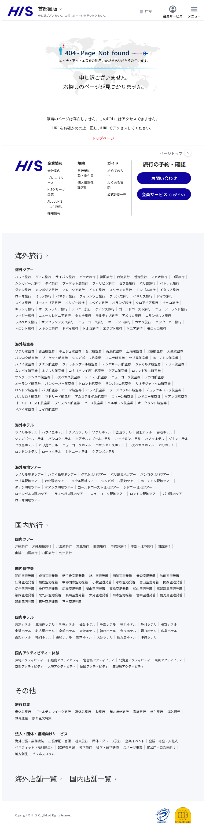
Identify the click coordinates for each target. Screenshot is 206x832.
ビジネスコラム (43, 754)
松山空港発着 (142, 588)
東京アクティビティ (168, 660)
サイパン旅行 (65, 277)
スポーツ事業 (132, 747)
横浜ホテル (128, 624)
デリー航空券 (174, 364)
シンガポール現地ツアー (118, 481)
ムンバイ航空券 (26, 370)
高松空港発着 (119, 588)
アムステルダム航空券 (91, 396)
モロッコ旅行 (156, 328)
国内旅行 (29, 525)
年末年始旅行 (119, 711)
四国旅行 (48, 553)
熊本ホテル (84, 637)
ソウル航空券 (24, 351)
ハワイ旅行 (23, 277)
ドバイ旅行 (70, 328)
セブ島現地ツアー (28, 481)
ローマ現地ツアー (28, 500)
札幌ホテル (67, 624)
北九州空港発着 (50, 595)
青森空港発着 (146, 575)
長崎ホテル (64, 637)
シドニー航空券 (149, 396)
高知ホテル (23, 637)
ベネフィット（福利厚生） (34, 747)
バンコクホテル (59, 438)
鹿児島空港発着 (171, 595)
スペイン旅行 (98, 302)
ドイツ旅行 (165, 296)
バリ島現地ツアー (123, 474)
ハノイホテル (154, 438)
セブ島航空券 (138, 358)
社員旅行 (81, 741)
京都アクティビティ (29, 666)
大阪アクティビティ (61, 666)
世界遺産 (21, 718)
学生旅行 (156, 711)
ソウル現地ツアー (84, 481)
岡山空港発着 (95, 588)
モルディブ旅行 (106, 315)
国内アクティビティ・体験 (37, 652)
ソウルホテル (101, 432)
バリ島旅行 (147, 283)
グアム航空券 (117, 370)
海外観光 (173, 711)
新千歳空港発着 (73, 575)
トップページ (103, 138)
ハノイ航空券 (24, 364)
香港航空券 (114, 351)
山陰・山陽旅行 (26, 553)
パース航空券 (93, 403)
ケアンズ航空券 (176, 396)
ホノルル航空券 (53, 370)
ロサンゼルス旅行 (158, 315)
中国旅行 (178, 277)
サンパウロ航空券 (118, 383)
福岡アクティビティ (94, 666)
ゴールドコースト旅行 (135, 309)
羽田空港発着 (24, 575)
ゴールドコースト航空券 (32, 403)
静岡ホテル (149, 624)
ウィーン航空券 (122, 396)
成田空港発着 (48, 575)
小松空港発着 (125, 582)
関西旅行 (164, 546)
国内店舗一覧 (91, 778)
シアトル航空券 (95, 377)
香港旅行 (140, 277)
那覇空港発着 (24, 601)
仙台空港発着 (24, 582)
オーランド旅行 (119, 322)
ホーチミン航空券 (165, 358)
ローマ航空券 (72, 390)
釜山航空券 (47, 351)
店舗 (148, 11)
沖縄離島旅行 (42, 546)
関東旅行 (99, 546)
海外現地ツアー (28, 467)
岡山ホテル (149, 631)
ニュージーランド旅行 (171, 309)
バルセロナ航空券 (28, 396)
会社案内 (53, 170)
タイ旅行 (51, 283)
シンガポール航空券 (86, 358)
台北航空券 (94, 351)
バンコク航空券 (26, 358)
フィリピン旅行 (103, 283)
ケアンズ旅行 (105, 309)
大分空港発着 (98, 595)
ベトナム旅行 (169, 283)
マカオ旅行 (159, 277)
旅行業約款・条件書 (86, 173)
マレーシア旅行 (73, 290)
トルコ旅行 (91, 328)
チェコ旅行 (171, 302)
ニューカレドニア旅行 (55, 315)
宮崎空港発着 (146, 595)
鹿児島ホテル (126, 637)
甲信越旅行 (119, 546)
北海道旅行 (64, 546)
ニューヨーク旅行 (91, 322)
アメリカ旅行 (131, 315)
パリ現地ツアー (174, 494)
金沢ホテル (23, 631)
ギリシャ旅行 (24, 309)
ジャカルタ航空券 (148, 364)
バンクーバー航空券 (59, 383)
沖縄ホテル (149, 637)
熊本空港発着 (122, 595)
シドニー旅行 (81, 309)
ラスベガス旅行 (26, 322)
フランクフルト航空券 (125, 390)
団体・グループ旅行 (106, 741)
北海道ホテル (45, 624)
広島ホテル (169, 631)
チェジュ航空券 (70, 351)
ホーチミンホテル (128, 438)
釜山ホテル (124, 432)
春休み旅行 (23, 711)
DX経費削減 (66, 747)
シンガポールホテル (29, 438)
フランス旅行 (119, 296)
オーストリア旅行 (48, 302)
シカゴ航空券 (154, 377)
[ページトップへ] (188, 153)
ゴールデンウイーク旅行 (53, 711)
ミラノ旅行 (43, 296)
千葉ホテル (108, 624)
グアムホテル (78, 432)
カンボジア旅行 (46, 290)
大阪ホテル (87, 631)
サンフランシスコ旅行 (58, 322)
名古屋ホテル (45, 631)
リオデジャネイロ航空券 (153, 383)
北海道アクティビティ (134, 660)
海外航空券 (24, 344)
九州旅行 (65, 553)
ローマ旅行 (23, 296)
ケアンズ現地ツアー (59, 487)
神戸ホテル (108, 631)
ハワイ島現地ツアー (62, 474)
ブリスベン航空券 (67, 403)
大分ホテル (105, 637)
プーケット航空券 (55, 358)
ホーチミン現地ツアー (156, 481)
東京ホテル (23, 624)
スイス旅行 (23, 302)
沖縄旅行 (21, 546)
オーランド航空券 (28, 383)
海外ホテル (24, 425)
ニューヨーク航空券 (125, 377)
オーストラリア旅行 (53, 309)
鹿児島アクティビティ (128, 666)
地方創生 (21, 754)
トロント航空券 (90, 383)
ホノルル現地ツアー (29, 474)
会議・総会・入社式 (163, 741)
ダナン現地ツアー (28, 487)
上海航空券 (134, 351)
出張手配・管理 (59, 741)
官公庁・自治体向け (161, 747)
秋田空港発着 (169, 575)
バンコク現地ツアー (154, 474)
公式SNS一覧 (116, 194)
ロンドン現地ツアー (144, 494)
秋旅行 (100, 711)
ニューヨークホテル (76, 445)
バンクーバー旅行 (168, 322)
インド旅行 (97, 290)
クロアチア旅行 (147, 302)
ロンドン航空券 (26, 390)
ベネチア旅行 (65, 296)
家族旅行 (139, 711)
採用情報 (53, 213)
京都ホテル (67, 631)
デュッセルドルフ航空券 (163, 390)
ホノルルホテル (26, 432)
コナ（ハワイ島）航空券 (86, 370)
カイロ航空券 (48, 409)
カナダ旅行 (143, 322)
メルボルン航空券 (120, 403)
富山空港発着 (149, 582)
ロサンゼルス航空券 (146, 370)
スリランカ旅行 (120, 290)
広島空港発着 (72, 588)
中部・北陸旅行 (142, 546)
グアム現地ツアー (93, 474)
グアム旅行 (43, 277)
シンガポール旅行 (28, 283)
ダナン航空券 (48, 364)
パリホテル (167, 445)
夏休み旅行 (83, 711)
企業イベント (135, 741)
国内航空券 (24, 568)
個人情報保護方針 (86, 184)
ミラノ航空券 (95, 390)
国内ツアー (24, 539)
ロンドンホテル (26, 451)
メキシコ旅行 (48, 328)
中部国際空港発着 (75, 582)
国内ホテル (24, 617)
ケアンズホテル (103, 451)
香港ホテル (164, 432)
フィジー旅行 (24, 315)
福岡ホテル (43, 637)
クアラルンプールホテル (93, 438)
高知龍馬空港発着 (169, 588)
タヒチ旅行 (83, 315)
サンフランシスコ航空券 (32, 377)
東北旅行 (82, 546)
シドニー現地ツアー (137, 487)
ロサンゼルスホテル (109, 445)
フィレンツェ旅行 (92, 296)
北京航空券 (155, 351)
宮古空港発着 (72, 601)
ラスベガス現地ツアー (70, 494)
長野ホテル (169, 624)
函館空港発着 (122, 575)
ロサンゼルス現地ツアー (32, 494)
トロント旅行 (24, 328)
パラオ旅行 (87, 277)
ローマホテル (51, 451)
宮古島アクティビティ (99, 660)
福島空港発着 (48, 582)
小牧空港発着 (102, 582)
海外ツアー (24, 269)
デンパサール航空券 (116, 364)
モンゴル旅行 (146, 290)
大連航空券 (175, 351)
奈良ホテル (128, 631)
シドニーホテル (76, 451)
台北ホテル (144, 432)
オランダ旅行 (121, 302)
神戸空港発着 (48, 588)
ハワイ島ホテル (53, 432)
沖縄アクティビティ (29, 660)
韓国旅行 (106, 277)
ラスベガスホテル (141, 445)
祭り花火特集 (42, 718)
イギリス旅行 (142, 296)
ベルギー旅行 (74, 302)
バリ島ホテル (48, 445)
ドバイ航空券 (24, 409)
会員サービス (172, 16)
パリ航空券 (50, 390)
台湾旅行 (123, 277)
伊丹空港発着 (24, 588)
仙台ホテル (87, 624)
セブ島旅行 (127, 283)
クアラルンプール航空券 (80, 364)
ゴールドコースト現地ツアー (98, 487)
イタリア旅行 (169, 290)
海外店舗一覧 (36, 778)
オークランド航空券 (152, 403)
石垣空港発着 (48, 601)
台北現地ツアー (56, 481)
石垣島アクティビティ (63, 660)
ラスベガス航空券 (67, 377)
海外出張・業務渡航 (29, 741)
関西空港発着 (172, 582)
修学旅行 (85, 747)
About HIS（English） (55, 203)
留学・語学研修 (107, 747)
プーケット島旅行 (75, 283)
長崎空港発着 (75, 595)
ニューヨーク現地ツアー (108, 494)
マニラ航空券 (115, 358)
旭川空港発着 (98, 575)
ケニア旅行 (135, 328)
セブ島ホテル (24, 445)
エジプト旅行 (112, 328)
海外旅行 (29, 255)
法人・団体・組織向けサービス (41, 733)
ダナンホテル (178, 438)
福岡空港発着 (24, 595)
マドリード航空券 (58, 396)
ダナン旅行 (23, 290)
